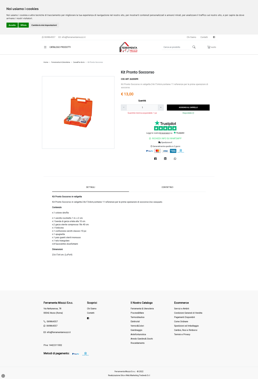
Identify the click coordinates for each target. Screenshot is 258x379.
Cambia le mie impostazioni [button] (44, 25)
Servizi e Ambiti (181, 308)
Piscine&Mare (137, 313)
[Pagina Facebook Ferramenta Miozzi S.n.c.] (214, 37)
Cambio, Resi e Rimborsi (185, 330)
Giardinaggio (136, 330)
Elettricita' (135, 321)
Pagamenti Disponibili (184, 317)
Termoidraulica (137, 317)
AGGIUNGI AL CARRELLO (188, 107)
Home (46, 62)
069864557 (49, 37)
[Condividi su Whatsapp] (175, 159)
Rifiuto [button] (24, 25)
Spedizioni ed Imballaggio (186, 326)
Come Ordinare (181, 321)
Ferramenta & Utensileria (60, 62)
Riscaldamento (138, 343)
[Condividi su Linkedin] (165, 159)
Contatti (204, 37)
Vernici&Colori (137, 326)
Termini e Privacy (182, 334)
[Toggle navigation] (45, 47)
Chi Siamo (191, 37)
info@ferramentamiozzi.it (73, 37)
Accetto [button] (12, 25)
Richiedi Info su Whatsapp (167, 138)
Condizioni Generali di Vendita (188, 313)
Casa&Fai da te (79, 62)
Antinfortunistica (138, 334)
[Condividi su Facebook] (155, 159)
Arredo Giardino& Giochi (142, 338)
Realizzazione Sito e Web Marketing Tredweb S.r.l (129, 375)
